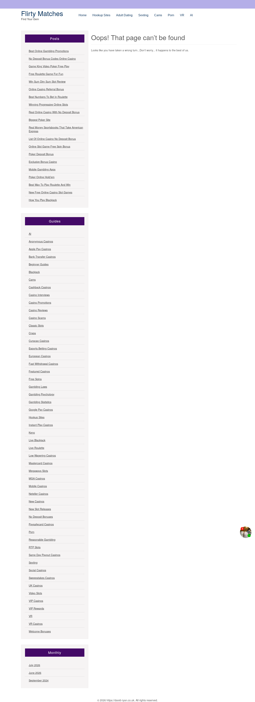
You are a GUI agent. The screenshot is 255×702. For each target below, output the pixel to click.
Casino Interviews (39, 295)
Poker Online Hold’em (42, 177)
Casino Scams (37, 318)
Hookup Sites (101, 15)
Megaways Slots (38, 471)
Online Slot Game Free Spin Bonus (49, 146)
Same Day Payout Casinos (44, 555)
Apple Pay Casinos (40, 249)
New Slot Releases (40, 509)
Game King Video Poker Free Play (49, 66)
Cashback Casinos (40, 287)
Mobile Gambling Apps (42, 169)
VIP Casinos (36, 601)
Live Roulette (36, 448)
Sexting (143, 15)
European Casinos (40, 356)
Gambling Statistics (40, 402)
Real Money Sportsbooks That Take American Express (56, 129)
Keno (32, 432)
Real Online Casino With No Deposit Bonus (54, 112)
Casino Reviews (38, 310)
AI (191, 15)
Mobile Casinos (38, 486)
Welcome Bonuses (40, 631)
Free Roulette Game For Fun (46, 74)
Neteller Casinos (38, 494)
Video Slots (35, 593)
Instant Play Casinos (41, 425)
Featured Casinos (39, 371)
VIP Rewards (36, 608)
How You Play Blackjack (43, 200)
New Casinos (36, 501)
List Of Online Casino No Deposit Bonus (52, 139)
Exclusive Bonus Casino (43, 162)
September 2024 (39, 680)
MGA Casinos (37, 478)
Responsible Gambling (42, 539)
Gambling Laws (38, 386)
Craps (32, 333)
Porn (171, 15)
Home (83, 15)
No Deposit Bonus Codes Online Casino (52, 58)
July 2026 (34, 665)
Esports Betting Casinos (43, 348)
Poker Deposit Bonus (41, 154)
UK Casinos (36, 585)
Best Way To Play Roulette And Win (50, 185)
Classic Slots (36, 325)
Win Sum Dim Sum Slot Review (47, 81)
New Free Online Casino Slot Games (50, 192)
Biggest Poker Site (39, 120)
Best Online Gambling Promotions (49, 51)
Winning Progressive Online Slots (48, 104)
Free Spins (35, 379)
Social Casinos (37, 570)
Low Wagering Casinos (42, 455)
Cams (158, 15)
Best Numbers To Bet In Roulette (48, 97)
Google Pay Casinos (41, 409)
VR (182, 15)
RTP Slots (35, 547)
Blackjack (34, 272)
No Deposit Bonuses (41, 516)
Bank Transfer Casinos (42, 256)
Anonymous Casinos (41, 241)
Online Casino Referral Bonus (46, 89)
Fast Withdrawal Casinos (43, 364)
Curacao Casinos (39, 341)
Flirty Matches (42, 13)
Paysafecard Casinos (41, 524)
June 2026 (35, 673)
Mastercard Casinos (40, 463)
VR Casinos (36, 624)
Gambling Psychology (41, 394)
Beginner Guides (39, 264)
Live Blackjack (37, 440)
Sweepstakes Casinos (42, 578)
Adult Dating (124, 15)
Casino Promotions (40, 302)
